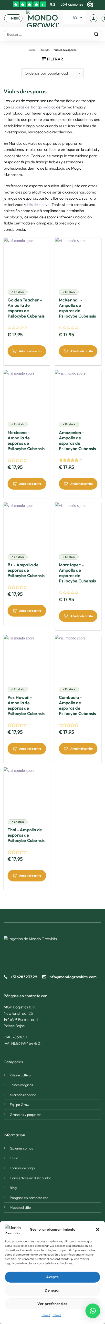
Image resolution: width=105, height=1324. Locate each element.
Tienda (45, 50)
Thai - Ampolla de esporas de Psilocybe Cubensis (26, 835)
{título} (46, 1315)
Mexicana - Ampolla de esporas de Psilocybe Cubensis (26, 440)
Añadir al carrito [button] (30, 351)
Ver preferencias (52, 1303)
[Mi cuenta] (93, 18)
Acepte (52, 1277)
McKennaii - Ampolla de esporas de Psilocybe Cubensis (77, 308)
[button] (97, 1229)
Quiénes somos (21, 1148)
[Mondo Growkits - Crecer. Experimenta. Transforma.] (42, 18)
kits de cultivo (38, 204)
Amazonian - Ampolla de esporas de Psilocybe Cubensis (77, 440)
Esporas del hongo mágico (33, 107)
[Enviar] (96, 34)
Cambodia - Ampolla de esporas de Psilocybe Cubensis (77, 705)
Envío (14, 1158)
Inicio (32, 50)
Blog (13, 1188)
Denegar (52, 1290)
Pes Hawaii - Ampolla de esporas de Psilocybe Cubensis (26, 705)
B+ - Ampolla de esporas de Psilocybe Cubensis (26, 570)
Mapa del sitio (20, 1207)
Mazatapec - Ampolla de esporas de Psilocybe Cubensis (77, 573)
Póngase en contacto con (29, 1198)
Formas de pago (22, 1168)
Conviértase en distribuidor (30, 1178)
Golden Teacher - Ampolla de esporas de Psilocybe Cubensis (26, 308)
